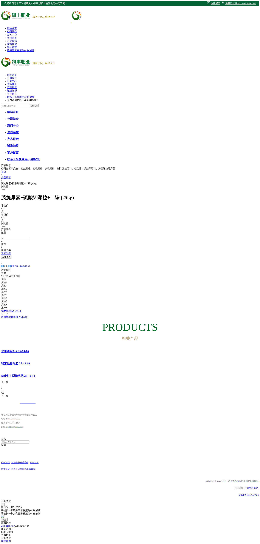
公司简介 (12, 31)
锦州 (256, 488)
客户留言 (12, 47)
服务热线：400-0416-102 (20, 266)
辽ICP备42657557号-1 (249, 495)
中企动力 (249, 488)
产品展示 (12, 41)
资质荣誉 (12, 38)
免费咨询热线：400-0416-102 (240, 3)
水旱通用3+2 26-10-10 (15, 351)
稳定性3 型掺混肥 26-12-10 (18, 375)
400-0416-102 (8, 526)
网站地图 (6, 541)
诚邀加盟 (12, 44)
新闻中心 (12, 34)
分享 (5, 266)
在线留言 (215, 3)
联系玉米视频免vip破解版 (20, 50)
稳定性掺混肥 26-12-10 (15, 363)
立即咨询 (6, 257)
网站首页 (12, 28)
